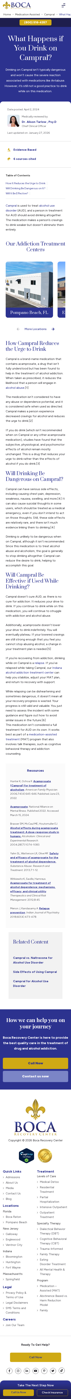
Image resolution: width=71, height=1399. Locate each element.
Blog (9, 1198)
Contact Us (13, 1193)
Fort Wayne (13, 1267)
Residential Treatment (47, 1189)
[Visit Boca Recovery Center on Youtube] (36, 1371)
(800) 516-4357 (35, 22)
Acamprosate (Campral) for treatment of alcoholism (30, 785)
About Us (12, 1182)
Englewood (13, 1239)
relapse (39, 663)
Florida (7, 1211)
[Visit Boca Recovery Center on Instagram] (18, 1371)
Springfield (13, 1279)
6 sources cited (24, 159)
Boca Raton (13, 1216)
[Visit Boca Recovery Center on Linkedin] (27, 1371)
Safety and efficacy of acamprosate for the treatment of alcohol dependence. (34, 857)
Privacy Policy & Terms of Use (16, 1295)
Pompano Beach (16, 1222)
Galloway (12, 1234)
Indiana (7, 1251)
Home (7, 14)
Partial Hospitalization (49, 1199)
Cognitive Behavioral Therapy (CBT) (53, 1241)
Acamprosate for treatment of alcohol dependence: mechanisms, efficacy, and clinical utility (32, 887)
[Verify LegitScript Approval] (26, 1161)
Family (44, 1310)
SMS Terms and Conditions (16, 1310)
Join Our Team (15, 1325)
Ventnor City (14, 1244)
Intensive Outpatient (53, 1207)
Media (10, 1188)
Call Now (35, 1063)
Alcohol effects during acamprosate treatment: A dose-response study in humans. (34, 832)
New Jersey (10, 1228)
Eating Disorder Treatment (53, 1262)
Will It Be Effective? (17, 193)
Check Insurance (52, 1392)
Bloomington (14, 1256)
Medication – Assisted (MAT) (50, 1288)
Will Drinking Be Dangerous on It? (25, 188)
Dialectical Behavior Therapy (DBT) (52, 1231)
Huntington (13, 1262)
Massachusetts (13, 1273)
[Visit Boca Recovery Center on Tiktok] (62, 1370)
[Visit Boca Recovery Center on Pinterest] (44, 1371)
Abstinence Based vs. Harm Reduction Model (54, 1300)
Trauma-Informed (51, 1248)
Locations (11, 1205)
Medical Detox (49, 1181)
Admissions (13, 1177)
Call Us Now (18, 1392)
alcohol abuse (15, 387)
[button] (18, 329)
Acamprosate (19, 806)
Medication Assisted (27, 14)
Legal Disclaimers (17, 1302)
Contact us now (35, 1076)
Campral (49, 14)
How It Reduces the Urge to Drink (25, 183)
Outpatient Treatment (47, 1215)
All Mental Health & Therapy (52, 1272)
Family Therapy (49, 1254)
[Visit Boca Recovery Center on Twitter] (53, 1371)
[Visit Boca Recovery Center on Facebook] (9, 1371)
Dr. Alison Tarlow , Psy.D (39, 122)
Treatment (45, 1171)
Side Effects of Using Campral (35, 972)
